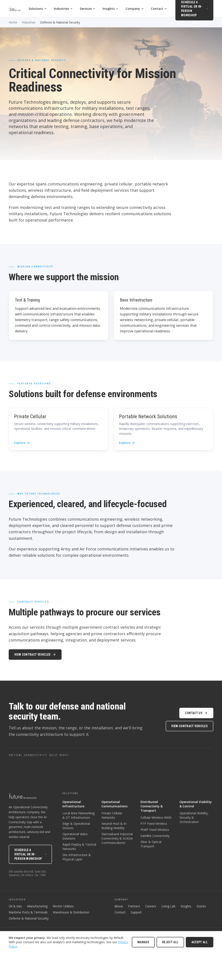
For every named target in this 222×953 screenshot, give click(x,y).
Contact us (193, 713)
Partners (134, 906)
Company (133, 9)
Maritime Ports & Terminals (28, 912)
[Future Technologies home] (14, 9)
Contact (157, 9)
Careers (150, 906)
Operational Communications (114, 804)
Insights (109, 9)
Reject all (170, 942)
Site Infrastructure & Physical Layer (76, 857)
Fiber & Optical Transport (150, 844)
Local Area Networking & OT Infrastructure (78, 815)
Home (13, 22)
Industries (61, 9)
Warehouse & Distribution (71, 912)
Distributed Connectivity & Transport (151, 806)
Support (136, 912)
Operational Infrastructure (73, 804)
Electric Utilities (63, 906)
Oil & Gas (15, 906)
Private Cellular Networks (111, 815)
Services (86, 9)
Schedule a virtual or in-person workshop (28, 854)
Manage (143, 942)
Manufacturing (37, 906)
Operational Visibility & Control (196, 804)
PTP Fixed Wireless (153, 823)
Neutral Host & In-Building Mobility (114, 825)
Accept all (199, 942)
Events (201, 906)
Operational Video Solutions (75, 836)
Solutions (36, 9)
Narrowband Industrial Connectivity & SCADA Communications (117, 838)
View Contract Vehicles (32, 654)
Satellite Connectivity (155, 836)
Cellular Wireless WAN (155, 817)
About (118, 906)
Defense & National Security (29, 918)
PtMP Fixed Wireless (154, 830)
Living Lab (168, 906)
